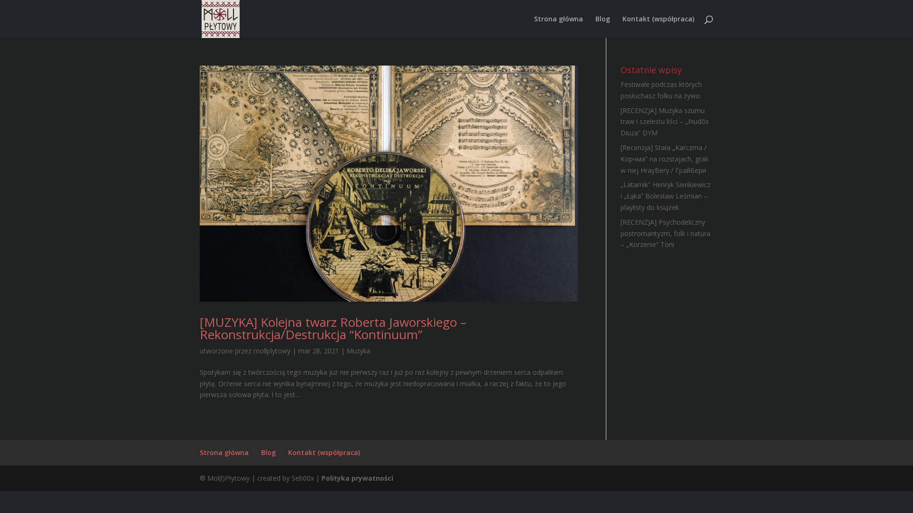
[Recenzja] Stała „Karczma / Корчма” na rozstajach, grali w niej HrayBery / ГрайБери (664, 159)
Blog (602, 19)
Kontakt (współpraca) (658, 19)
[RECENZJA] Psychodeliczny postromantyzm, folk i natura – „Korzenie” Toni (665, 233)
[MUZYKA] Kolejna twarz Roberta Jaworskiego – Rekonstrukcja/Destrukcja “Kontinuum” (333, 328)
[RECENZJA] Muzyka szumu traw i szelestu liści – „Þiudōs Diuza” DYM (665, 122)
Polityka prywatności (357, 478)
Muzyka (358, 350)
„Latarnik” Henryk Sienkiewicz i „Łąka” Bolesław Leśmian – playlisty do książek (665, 196)
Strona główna (558, 19)
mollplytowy (272, 350)
